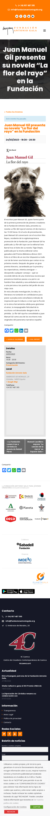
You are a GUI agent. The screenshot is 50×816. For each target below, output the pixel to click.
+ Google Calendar (14, 339)
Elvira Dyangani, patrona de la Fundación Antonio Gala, (24, 677)
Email (3, 754)
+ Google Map (11, 382)
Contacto (7, 722)
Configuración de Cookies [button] (15, 807)
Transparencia (10, 710)
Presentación (12, 365)
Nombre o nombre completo (11, 746)
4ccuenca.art (25, 663)
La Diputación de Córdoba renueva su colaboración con (19, 694)
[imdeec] (25, 561)
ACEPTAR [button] (36, 807)
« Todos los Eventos (13, 112)
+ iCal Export (34, 339)
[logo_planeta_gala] (40, 578)
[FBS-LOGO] (25, 546)
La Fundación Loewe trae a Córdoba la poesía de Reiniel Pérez (14, 446)
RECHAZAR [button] (11, 812)
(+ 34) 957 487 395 (26, 5)
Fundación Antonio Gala (16, 373)
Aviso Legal (8, 714)
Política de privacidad (12, 718)
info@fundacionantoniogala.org (26, 9)
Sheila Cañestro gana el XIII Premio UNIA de (22, 686)
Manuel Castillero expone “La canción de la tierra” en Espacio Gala (35, 446)
